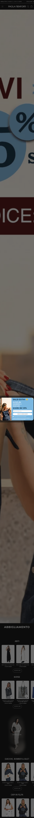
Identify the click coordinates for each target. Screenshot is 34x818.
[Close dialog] (32, 398)
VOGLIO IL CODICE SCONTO (22, 414)
